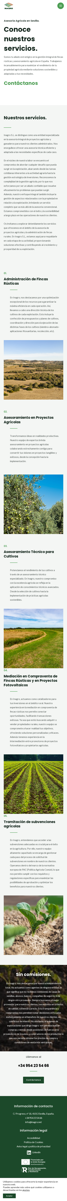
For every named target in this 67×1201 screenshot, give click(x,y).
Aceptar (9, 1196)
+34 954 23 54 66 (33, 1065)
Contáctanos (21, 83)
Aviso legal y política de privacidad (33, 1146)
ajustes (26, 1190)
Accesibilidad (33, 1138)
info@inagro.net (33, 1122)
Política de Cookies (33, 1142)
